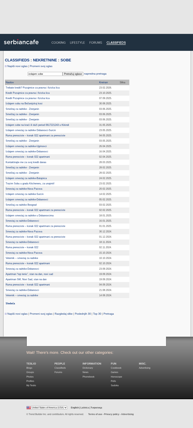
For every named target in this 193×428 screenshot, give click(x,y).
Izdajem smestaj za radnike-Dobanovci (27, 151)
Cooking (58, 42)
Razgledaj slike (64, 313)
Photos (30, 376)
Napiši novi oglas (17, 66)
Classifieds (116, 42)
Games (114, 372)
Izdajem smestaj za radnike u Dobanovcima (30, 215)
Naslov (10, 82)
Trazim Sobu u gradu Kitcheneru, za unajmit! (30, 183)
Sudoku (115, 385)
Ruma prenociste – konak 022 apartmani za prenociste (35, 135)
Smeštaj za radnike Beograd (21, 204)
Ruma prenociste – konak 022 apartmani (28, 156)
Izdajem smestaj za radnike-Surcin (25, 194)
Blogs (29, 368)
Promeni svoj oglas (41, 66)
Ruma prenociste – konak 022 (22, 247)
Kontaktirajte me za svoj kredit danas (26, 162)
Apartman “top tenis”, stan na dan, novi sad (29, 274)
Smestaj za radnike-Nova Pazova (24, 188)
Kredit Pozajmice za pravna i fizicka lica (28, 93)
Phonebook (88, 376)
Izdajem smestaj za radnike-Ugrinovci (26, 146)
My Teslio (31, 385)
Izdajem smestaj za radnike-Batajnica (26, 178)
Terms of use (95, 414)
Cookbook (116, 368)
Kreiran (103, 82)
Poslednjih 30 (83, 313)
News (85, 372)
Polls (113, 381)
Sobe (66, 60)
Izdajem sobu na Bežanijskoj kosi (24, 103)
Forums (95, 42)
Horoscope (116, 376)
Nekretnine (45, 60)
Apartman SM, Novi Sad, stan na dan (26, 279)
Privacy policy (111, 414)
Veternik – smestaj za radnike (22, 258)
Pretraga (108, 313)
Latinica (84, 407)
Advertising (144, 368)
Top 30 (97, 313)
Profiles (30, 381)
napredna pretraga (95, 73)
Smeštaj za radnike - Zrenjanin (22, 109)
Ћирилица (96, 407)
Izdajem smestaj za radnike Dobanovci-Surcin (31, 130)
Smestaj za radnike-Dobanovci (22, 220)
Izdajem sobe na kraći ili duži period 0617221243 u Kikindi (37, 125)
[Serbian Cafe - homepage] (21, 45)
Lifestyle (77, 42)
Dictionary (88, 368)
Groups (30, 372)
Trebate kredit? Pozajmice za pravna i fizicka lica (33, 87)
